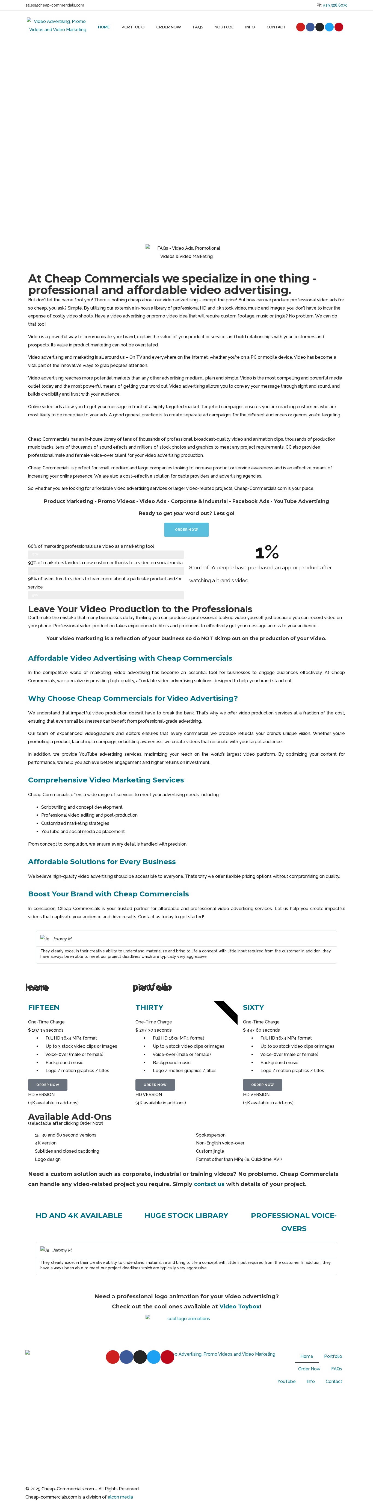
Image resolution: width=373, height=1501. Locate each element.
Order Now (168, 27)
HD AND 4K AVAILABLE (79, 1215)
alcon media (120, 1497)
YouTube (224, 27)
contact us (209, 1184)
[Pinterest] (338, 27)
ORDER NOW (47, 1085)
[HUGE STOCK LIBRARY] (186, 1202)
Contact (276, 27)
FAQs (198, 27)
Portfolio (133, 27)
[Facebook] (310, 27)
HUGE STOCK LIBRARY (186, 1215)
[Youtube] (300, 27)
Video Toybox (240, 1306)
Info (249, 27)
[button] (33, 947)
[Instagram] (319, 27)
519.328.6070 (335, 5)
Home (104, 27)
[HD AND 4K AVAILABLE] (79, 1202)
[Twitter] (329, 27)
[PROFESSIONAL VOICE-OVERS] (294, 1202)
